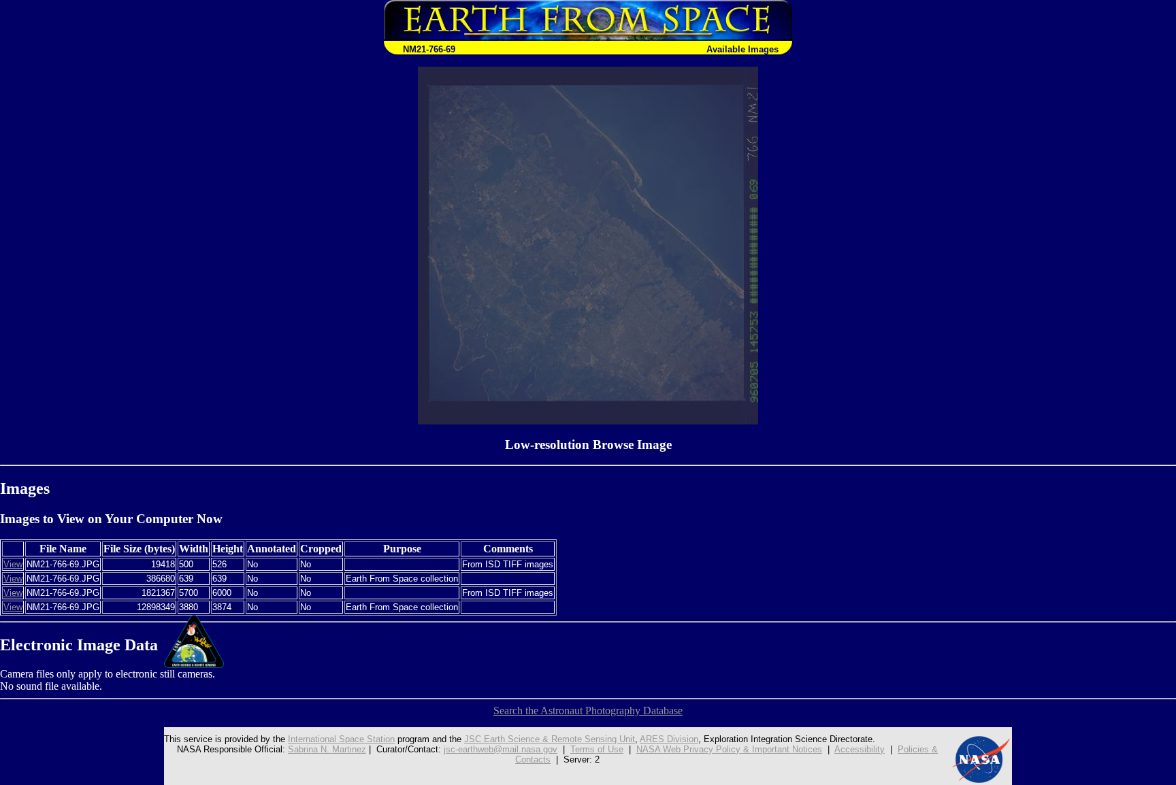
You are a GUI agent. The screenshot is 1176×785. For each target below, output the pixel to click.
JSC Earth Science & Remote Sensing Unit (549, 739)
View (12, 564)
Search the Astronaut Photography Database (588, 710)
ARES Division (669, 739)
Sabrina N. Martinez (327, 749)
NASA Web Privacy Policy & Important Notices (729, 749)
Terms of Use (596, 749)
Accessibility (859, 749)
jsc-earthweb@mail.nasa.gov (500, 749)
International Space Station (341, 739)
